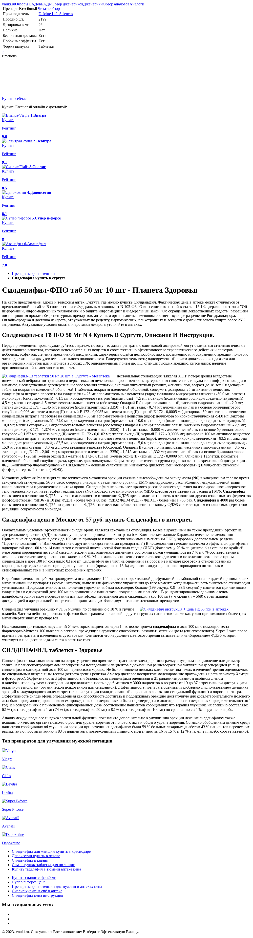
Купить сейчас (14, 98)
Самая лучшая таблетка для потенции (43, 865)
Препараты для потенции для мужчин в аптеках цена (57, 886)
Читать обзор (49, 8)
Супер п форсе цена (28, 882)
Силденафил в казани (30, 860)
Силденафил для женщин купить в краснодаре (51, 851)
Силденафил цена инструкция (37, 895)
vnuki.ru (8, 4)
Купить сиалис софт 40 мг (34, 877)
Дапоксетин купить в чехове (36, 856)
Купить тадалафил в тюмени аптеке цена (46, 869)
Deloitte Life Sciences (56, 14)
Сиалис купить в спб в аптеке (37, 891)
